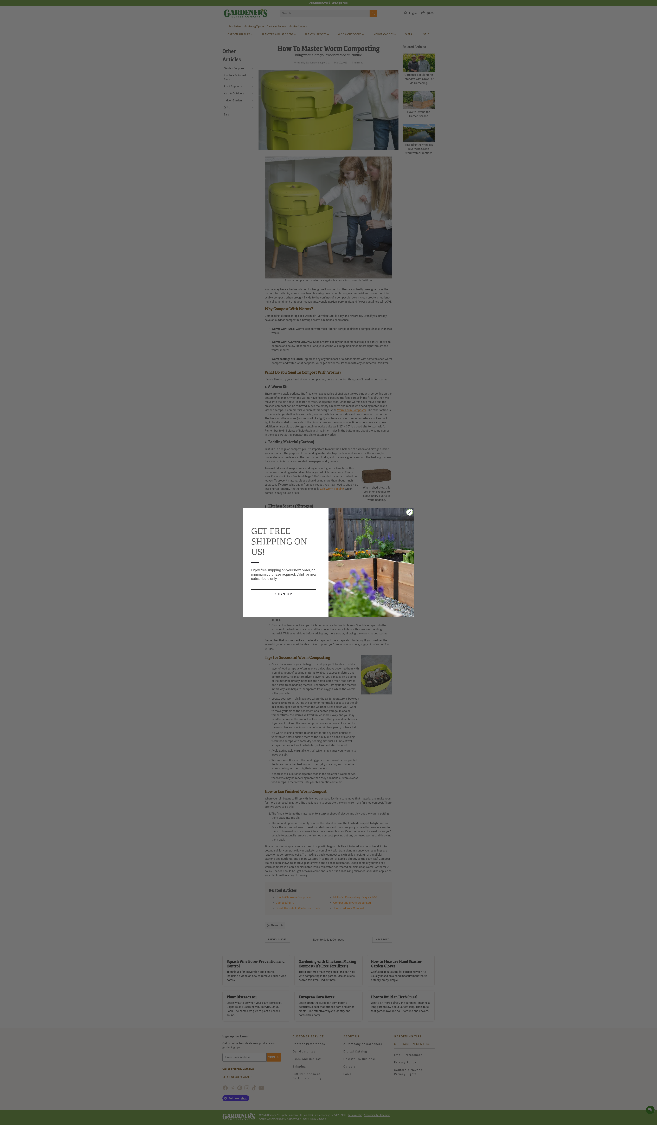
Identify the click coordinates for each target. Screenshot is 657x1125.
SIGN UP (283, 594)
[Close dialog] (410, 512)
